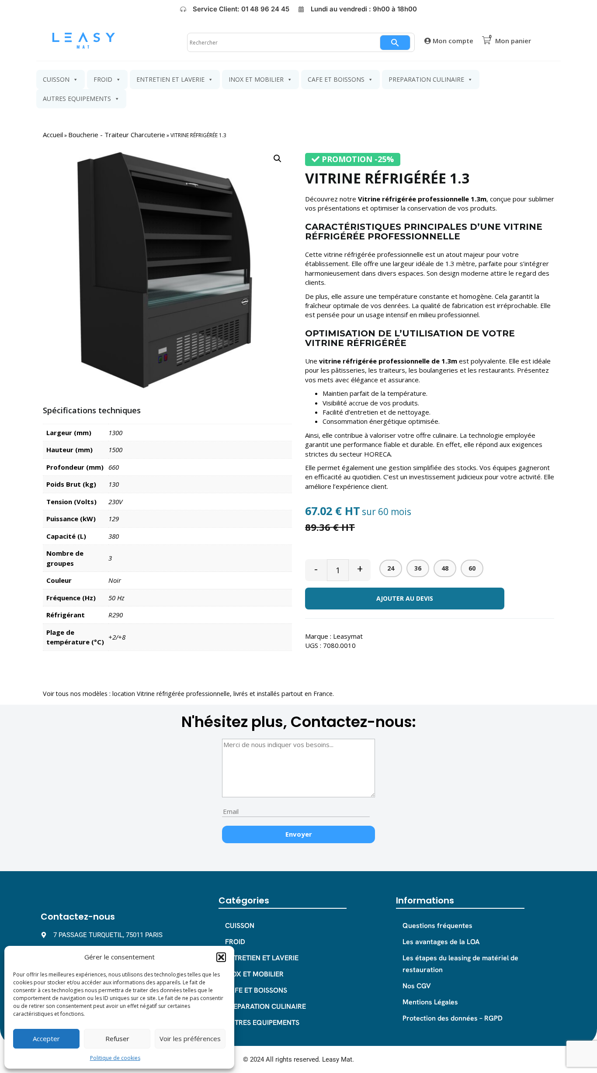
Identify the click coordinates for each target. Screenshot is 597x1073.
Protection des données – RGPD (453, 1018)
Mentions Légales (430, 1002)
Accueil (53, 134)
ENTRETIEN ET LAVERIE (170, 79)
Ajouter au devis (404, 598)
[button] (221, 957)
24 (390, 568)
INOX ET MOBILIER (256, 79)
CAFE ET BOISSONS (336, 79)
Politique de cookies (115, 1058)
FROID (103, 79)
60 (472, 568)
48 (444, 568)
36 (417, 568)
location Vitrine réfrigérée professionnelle (171, 693)
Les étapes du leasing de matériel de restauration (460, 963)
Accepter (46, 1038)
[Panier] (486, 40)
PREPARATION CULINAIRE (426, 79)
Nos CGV (417, 985)
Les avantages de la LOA (441, 941)
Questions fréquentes (437, 925)
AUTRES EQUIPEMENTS (77, 98)
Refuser (117, 1038)
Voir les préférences (190, 1038)
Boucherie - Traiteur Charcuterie (116, 134)
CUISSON (56, 79)
